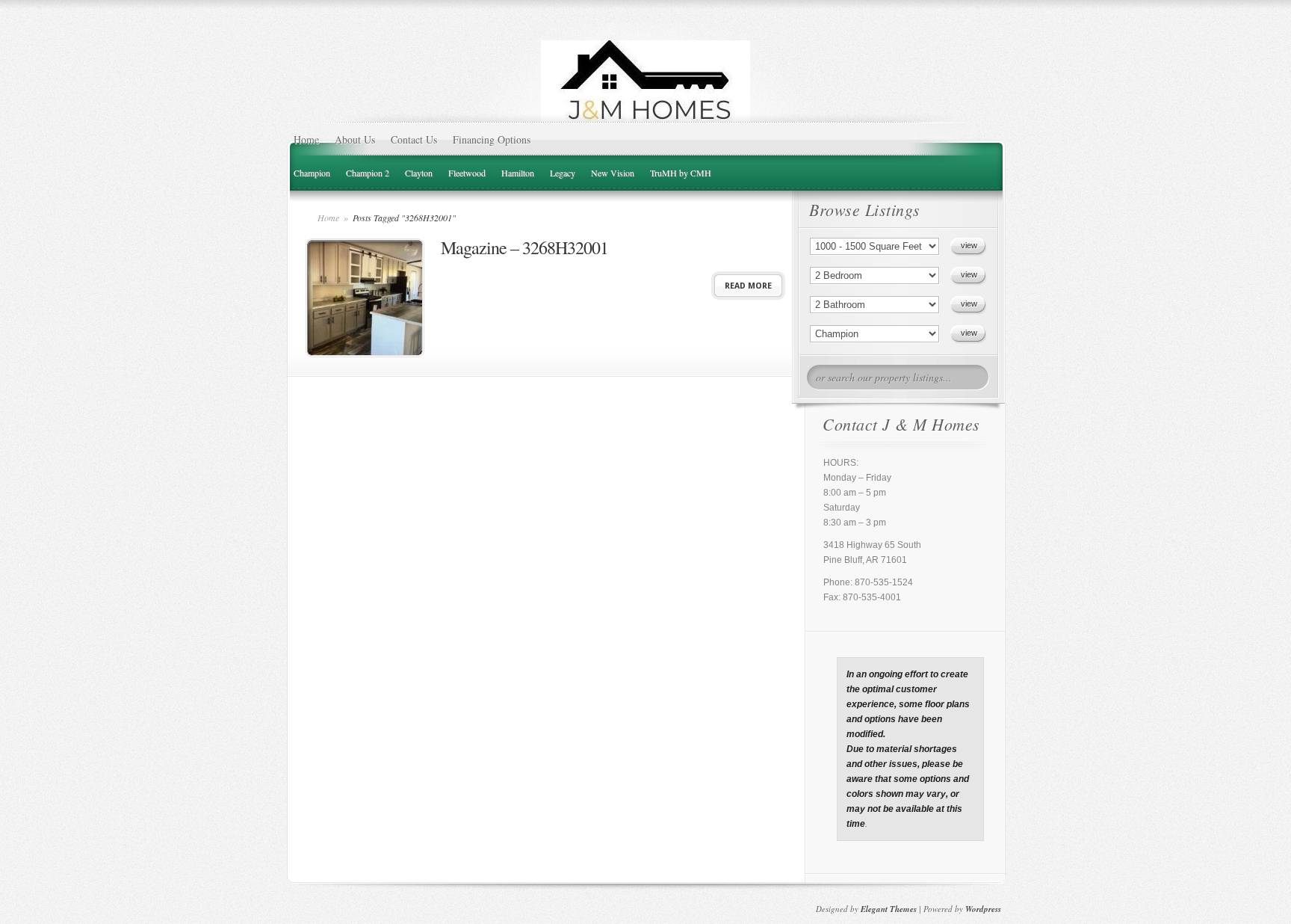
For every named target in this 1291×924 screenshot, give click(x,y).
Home (306, 139)
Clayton (419, 173)
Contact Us (414, 139)
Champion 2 (367, 173)
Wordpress (983, 909)
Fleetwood (467, 173)
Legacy (562, 173)
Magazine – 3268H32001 (524, 247)
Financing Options (491, 139)
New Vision (612, 173)
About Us (355, 139)
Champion (312, 173)
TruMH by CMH (680, 173)
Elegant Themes (889, 909)
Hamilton (517, 173)
